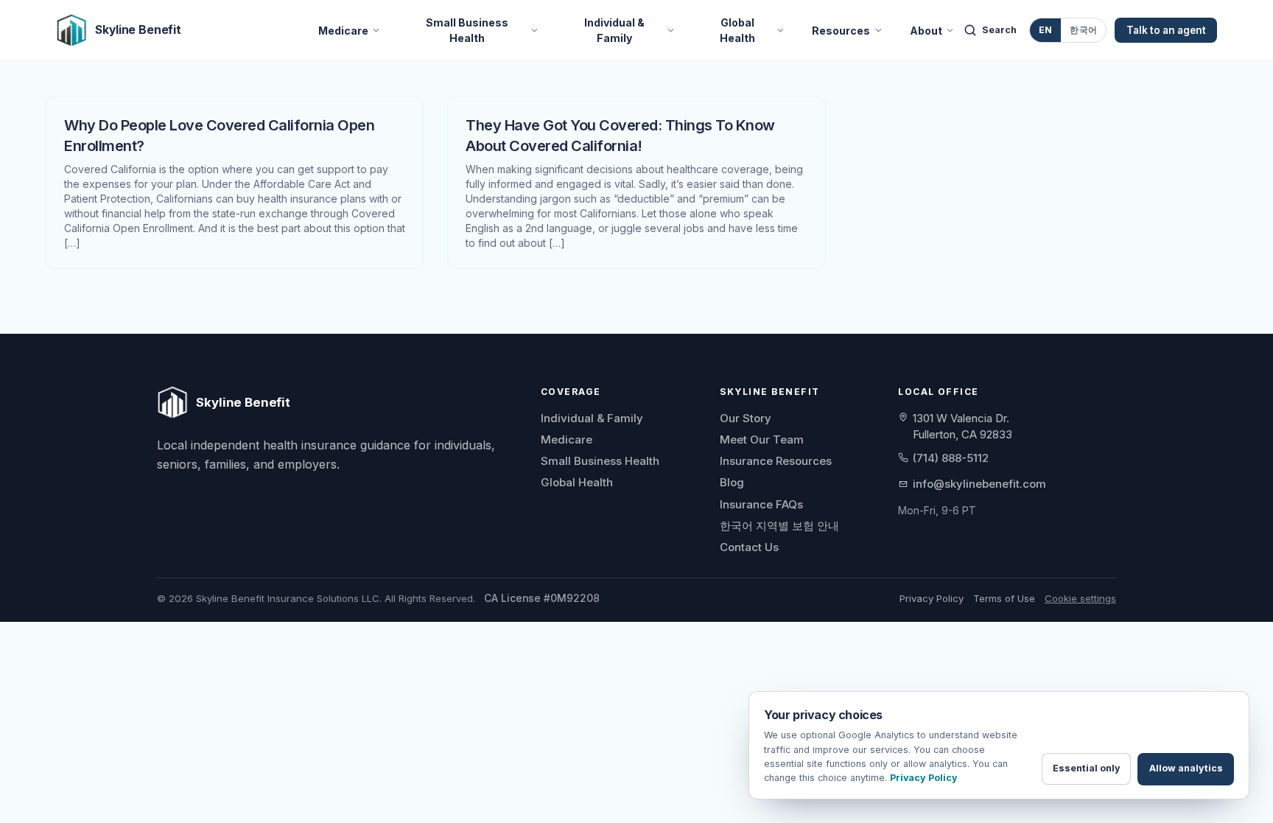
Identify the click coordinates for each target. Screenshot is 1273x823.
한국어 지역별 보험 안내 (779, 526)
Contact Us (749, 547)
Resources (841, 30)
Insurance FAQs (761, 504)
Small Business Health (467, 30)
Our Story (745, 418)
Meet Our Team (762, 439)
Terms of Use (1004, 598)
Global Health (737, 30)
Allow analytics (1186, 768)
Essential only (1087, 768)
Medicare (343, 30)
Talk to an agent (1166, 30)
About (926, 30)
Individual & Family (614, 30)
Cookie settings (1080, 598)
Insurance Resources (776, 461)
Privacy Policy (931, 598)
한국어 (1083, 29)
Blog (732, 482)
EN (1046, 29)
